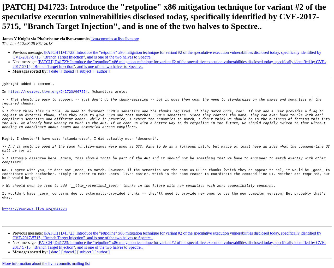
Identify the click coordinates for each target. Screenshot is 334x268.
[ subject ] (85, 71)
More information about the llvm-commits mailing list (46, 263)
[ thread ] (68, 71)
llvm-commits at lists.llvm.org (115, 39)
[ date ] (54, 71)
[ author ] (102, 71)
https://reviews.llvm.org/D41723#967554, (49, 92)
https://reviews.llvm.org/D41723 (34, 209)
